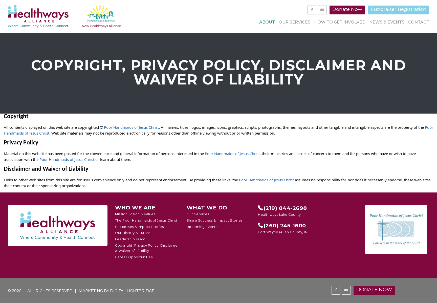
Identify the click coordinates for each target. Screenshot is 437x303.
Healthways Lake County (279, 215)
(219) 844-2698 (285, 208)
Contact (418, 22)
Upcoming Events (202, 227)
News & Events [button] (386, 22)
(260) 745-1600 (285, 226)
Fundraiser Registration (398, 9)
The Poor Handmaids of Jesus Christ (146, 220)
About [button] (267, 22)
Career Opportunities (133, 257)
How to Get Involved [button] (339, 22)
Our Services (294, 22)
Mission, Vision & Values (135, 214)
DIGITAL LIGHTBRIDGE (132, 290)
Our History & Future (132, 233)
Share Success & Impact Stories (215, 220)
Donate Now (347, 9)
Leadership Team (130, 239)
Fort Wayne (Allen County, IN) (283, 232)
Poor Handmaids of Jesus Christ (131, 127)
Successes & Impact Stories (139, 227)
